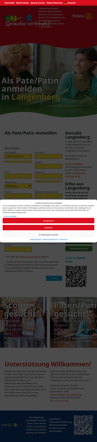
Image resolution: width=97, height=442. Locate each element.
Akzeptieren (48, 220)
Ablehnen (48, 227)
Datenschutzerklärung (50, 239)
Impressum (63, 239)
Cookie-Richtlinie (35, 239)
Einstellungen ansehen (48, 234)
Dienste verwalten (10, 216)
